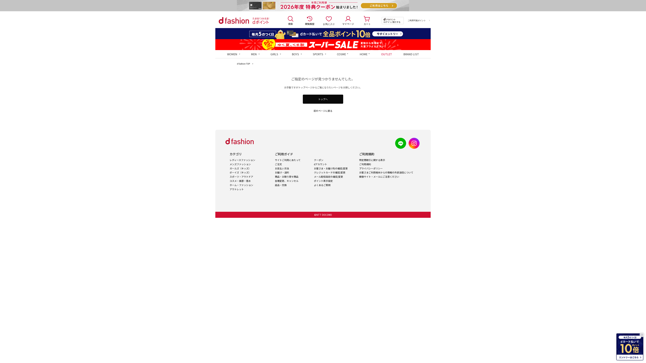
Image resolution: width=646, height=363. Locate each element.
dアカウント (320, 164)
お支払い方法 (282, 168)
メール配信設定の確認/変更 (328, 176)
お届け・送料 (282, 172)
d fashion (234, 20)
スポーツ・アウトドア (241, 176)
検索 (290, 24)
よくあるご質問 (322, 185)
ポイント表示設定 (323, 181)
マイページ (348, 24)
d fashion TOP (243, 63)
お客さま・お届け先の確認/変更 (331, 168)
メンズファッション (240, 164)
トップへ (323, 99)
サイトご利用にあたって (288, 160)
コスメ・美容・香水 (240, 181)
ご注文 (278, 164)
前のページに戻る (323, 110)
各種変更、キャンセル (286, 181)
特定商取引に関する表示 (372, 160)
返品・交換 (281, 185)
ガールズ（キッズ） (240, 168)
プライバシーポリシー (371, 168)
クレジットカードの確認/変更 (329, 172)
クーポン (318, 160)
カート (367, 24)
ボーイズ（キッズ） (240, 172)
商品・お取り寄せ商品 (286, 176)
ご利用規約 (365, 164)
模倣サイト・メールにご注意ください (379, 176)
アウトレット (237, 189)
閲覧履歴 (309, 24)
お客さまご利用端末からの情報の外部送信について (386, 172)
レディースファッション (242, 160)
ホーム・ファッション (241, 185)
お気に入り (329, 24)
